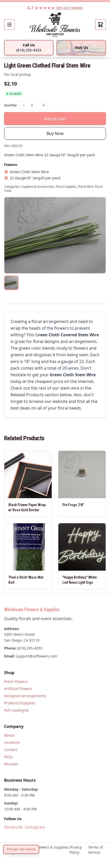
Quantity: (10, 105)
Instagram (35, 827)
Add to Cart (55, 118)
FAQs (8, 756)
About (9, 735)
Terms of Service (95, 850)
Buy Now (55, 133)
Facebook (13, 827)
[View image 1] (11, 283)
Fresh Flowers (16, 681)
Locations (12, 742)
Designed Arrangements (25, 695)
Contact (10, 749)
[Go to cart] (100, 24)
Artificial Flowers (18, 688)
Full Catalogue (16, 710)
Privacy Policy (76, 850)
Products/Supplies (19, 703)
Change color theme (21, 849)
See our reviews (69, 7)
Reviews (11, 763)
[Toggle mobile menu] (9, 24)
